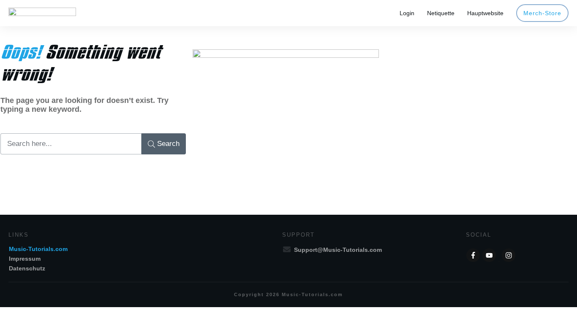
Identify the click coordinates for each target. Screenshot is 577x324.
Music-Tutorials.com (38, 249)
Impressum (25, 258)
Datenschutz (27, 268)
